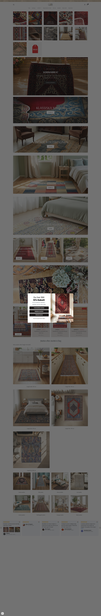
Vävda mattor (39, 315)
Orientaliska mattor (39, 308)
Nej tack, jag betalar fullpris (39, 318)
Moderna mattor (39, 311)
